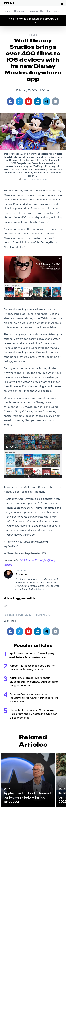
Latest (7, 10)
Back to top (10, 620)
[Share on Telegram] (46, 631)
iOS (5, 606)
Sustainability (36, 10)
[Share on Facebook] (10, 631)
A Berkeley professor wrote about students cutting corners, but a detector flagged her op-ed (34, 681)
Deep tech (19, 10)
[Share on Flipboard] (28, 631)
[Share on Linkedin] (37, 631)
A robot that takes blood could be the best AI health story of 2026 (32, 667)
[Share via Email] (55, 631)
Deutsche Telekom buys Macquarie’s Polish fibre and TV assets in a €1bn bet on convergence (33, 713)
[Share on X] (19, 631)
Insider (33, 35)
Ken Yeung (21, 573)
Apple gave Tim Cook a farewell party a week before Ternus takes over (33, 655)
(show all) (41, 589)
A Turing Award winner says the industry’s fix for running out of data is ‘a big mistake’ (34, 697)
